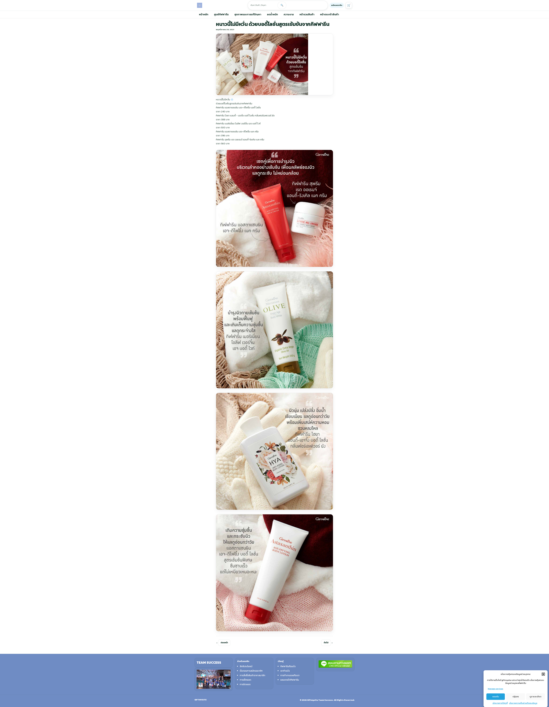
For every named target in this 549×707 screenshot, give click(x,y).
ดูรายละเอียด (535, 696)
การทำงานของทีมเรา (290, 675)
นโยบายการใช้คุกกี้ (500, 703)
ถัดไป (326, 642)
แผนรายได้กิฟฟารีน (289, 679)
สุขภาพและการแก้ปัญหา (247, 14)
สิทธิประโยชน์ (246, 666)
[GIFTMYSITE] (199, 5)
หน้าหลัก (203, 14)
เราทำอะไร (285, 670)
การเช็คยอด (245, 679)
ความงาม (289, 14)
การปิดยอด (245, 684)
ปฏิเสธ (516, 696)
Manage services (495, 688)
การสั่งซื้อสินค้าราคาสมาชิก (252, 675)
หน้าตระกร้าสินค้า (329, 14)
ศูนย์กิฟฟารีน (221, 14)
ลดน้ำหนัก (272, 14)
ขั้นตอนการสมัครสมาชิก (251, 670)
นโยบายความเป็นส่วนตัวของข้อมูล (523, 703)
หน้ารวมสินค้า (307, 14)
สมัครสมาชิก (336, 5)
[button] (543, 674)
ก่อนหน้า (224, 642)
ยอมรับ (495, 696)
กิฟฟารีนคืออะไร (288, 666)
